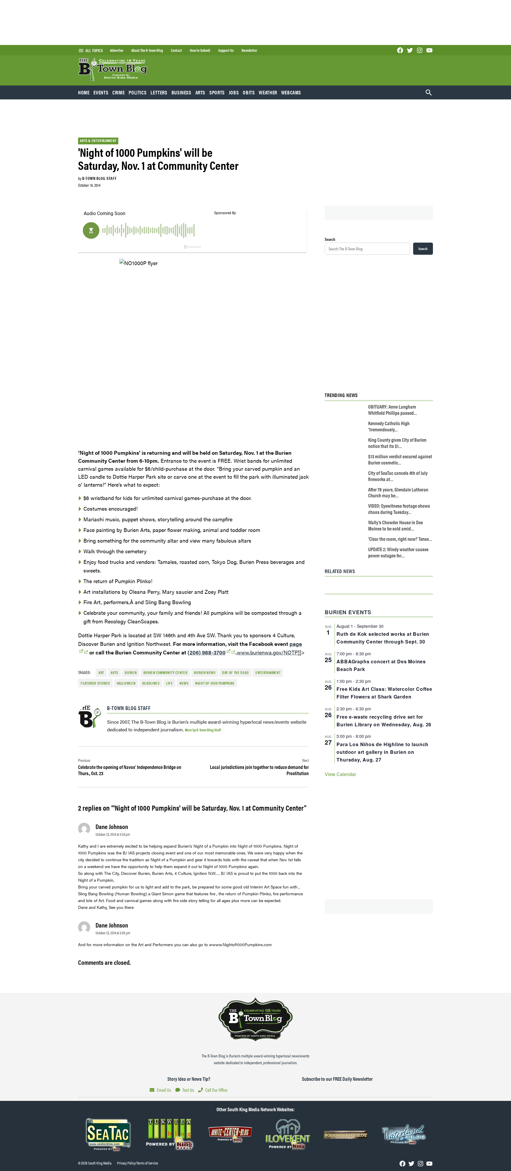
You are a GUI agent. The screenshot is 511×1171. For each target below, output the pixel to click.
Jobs (234, 92)
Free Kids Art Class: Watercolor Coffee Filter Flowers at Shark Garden (384, 692)
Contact (176, 50)
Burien (131, 672)
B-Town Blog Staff (99, 178)
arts (114, 672)
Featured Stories (95, 683)
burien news (205, 672)
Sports (217, 92)
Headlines (151, 683)
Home (84, 92)
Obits (249, 92)
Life (169, 683)
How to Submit (200, 50)
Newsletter (249, 50)
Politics (137, 92)
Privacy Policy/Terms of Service (137, 1163)
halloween (126, 683)
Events (100, 92)
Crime (118, 92)
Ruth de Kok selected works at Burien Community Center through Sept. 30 (383, 637)
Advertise (116, 50)
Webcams (291, 92)
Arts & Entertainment (98, 140)
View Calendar (340, 774)
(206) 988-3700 (206, 652)
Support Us (226, 50)
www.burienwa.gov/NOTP (267, 652)
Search (330, 239)
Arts (200, 92)
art (101, 672)
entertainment (268, 672)
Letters (159, 92)
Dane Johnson (112, 826)
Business (181, 92)
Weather (268, 92)
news (184, 683)
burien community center (165, 672)
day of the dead (235, 672)
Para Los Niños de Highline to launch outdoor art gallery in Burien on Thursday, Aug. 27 (382, 752)
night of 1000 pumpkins (215, 683)
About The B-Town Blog (147, 50)
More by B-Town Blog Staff (203, 730)
